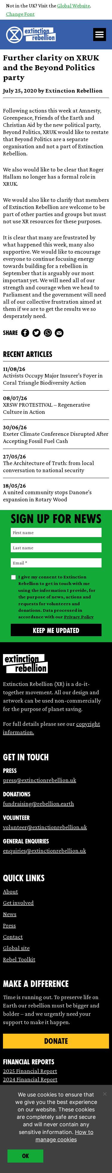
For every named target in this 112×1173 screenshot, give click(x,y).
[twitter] (36, 332)
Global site (16, 948)
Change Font (20, 14)
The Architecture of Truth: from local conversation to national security (48, 463)
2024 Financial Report (30, 1079)
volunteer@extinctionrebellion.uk (45, 827)
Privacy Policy (79, 616)
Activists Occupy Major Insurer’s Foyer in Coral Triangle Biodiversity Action (53, 376)
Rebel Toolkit (19, 959)
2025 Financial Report (30, 1071)
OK (25, 1156)
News (9, 914)
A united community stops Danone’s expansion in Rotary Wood (47, 493)
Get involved (18, 902)
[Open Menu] (99, 34)
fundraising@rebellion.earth (38, 803)
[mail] (59, 332)
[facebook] (25, 332)
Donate (56, 1041)
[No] (105, 1094)
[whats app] (47, 332)
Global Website (73, 6)
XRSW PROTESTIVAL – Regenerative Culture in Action (46, 405)
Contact (13, 936)
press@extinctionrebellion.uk (39, 780)
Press (9, 925)
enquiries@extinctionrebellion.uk (44, 850)
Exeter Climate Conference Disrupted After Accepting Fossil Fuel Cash (55, 434)
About (10, 891)
